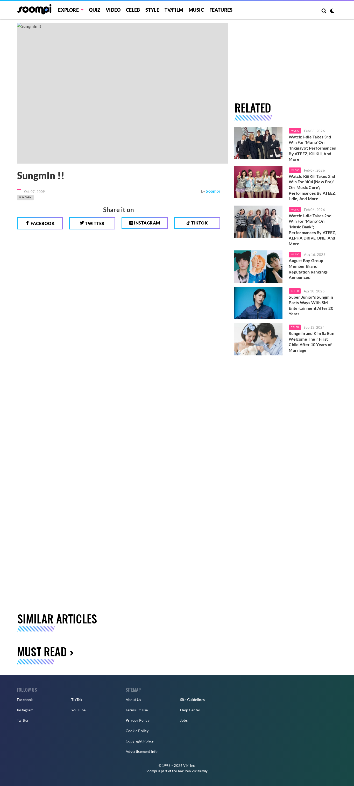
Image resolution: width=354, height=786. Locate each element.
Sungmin (25, 197)
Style (152, 10)
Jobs (184, 720)
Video (113, 10)
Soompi (213, 190)
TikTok (76, 699)
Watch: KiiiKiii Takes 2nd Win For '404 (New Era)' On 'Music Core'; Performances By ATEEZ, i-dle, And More (312, 187)
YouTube (78, 710)
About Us (133, 699)
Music (196, 10)
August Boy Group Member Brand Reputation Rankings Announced (308, 269)
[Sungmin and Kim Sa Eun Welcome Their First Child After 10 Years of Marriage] (258, 339)
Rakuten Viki (187, 771)
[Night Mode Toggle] (332, 11)
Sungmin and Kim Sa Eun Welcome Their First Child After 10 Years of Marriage (311, 342)
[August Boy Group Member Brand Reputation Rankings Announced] (258, 266)
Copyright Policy (140, 741)
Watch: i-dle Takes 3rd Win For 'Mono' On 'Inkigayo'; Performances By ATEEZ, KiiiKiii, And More (312, 148)
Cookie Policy (137, 730)
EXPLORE (68, 10)
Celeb (133, 10)
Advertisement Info (142, 751)
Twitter (94, 223)
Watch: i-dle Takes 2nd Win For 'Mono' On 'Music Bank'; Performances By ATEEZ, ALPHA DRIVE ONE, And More (312, 229)
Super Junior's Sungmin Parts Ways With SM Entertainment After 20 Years (311, 305)
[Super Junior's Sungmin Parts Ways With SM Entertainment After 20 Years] (258, 303)
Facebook (42, 223)
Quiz (95, 10)
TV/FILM (174, 10)
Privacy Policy (138, 720)
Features (221, 10)
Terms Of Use (137, 710)
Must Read (42, 651)
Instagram (146, 222)
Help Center (190, 710)
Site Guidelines (192, 699)
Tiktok (199, 222)
